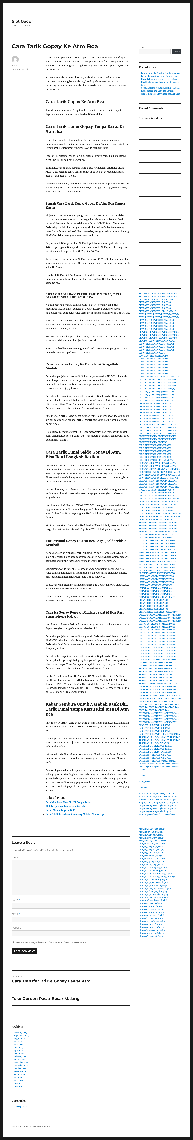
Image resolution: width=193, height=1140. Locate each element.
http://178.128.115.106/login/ (152, 844)
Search (142, 48)
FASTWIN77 (144, 415)
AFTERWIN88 (145, 293)
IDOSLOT (172, 505)
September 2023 (21, 1071)
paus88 (142, 770)
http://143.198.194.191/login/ (152, 930)
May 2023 (18, 1083)
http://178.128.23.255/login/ (151, 936)
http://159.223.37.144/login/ (151, 850)
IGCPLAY (169, 513)
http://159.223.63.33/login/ (151, 903)
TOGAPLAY (166, 734)
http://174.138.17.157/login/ (151, 838)
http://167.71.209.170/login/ (151, 918)
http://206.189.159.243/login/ (152, 841)
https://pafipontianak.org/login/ (154, 897)
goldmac (143, 787)
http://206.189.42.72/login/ (151, 915)
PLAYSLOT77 (169, 633)
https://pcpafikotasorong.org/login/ (155, 873)
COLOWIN (153, 341)
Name (16, 900)
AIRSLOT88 (157, 299)
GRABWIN (164, 478)
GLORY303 (160, 460)
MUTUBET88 (157, 561)
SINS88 (155, 695)
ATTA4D (164, 311)
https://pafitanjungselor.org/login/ (155, 888)
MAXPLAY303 (169, 549)
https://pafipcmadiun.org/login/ (153, 885)
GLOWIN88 (154, 469)
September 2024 (21, 1035)
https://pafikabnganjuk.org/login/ (154, 891)
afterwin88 (162, 796)
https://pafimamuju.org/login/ (153, 867)
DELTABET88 (160, 377)
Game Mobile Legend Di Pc (61, 810)
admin (15, 65)
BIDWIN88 (143, 332)
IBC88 (176, 499)
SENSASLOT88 (156, 683)
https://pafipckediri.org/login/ (153, 870)
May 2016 (18, 1086)
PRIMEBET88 (158, 659)
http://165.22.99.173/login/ (151, 835)
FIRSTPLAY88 (156, 424)
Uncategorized (20, 1107)
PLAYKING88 (145, 624)
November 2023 (21, 1065)
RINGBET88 (169, 671)
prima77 (164, 761)
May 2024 (18, 1047)
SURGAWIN (171, 722)
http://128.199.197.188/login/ (152, 912)
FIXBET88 (143, 436)
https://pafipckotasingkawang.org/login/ (157, 876)
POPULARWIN (145, 648)
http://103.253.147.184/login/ (152, 921)
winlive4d (143, 793)
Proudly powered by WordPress (38, 1126)
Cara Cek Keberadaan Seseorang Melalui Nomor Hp (75, 814)
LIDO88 (152, 531)
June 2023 (18, 1080)
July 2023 (18, 1077)
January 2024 (20, 1059)
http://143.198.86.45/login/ (151, 832)
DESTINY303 (169, 388)
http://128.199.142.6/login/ (151, 906)
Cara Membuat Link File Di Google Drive (68, 802)
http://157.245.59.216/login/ (152, 829)
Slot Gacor (22, 21)
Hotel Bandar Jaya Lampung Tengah (157, 91)
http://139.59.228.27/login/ (151, 853)
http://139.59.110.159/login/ (151, 927)
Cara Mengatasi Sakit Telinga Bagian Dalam (160, 94)
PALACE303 (173, 612)
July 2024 (18, 1041)
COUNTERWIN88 (146, 356)
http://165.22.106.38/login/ (151, 856)
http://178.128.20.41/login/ (151, 909)
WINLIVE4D (165, 743)
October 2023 (20, 1068)
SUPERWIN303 (145, 713)
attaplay (173, 799)
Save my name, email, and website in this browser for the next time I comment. (51, 942)
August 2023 (19, 1074)
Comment (18, 857)
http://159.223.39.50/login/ (151, 847)
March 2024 (19, 1053)
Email (16, 914)
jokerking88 (153, 811)
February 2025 (20, 1033)
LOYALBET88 (166, 537)
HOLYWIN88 (173, 487)
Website (16, 928)
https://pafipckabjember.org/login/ (155, 894)
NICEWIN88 (156, 585)
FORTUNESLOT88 (147, 445)
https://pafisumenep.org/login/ (153, 879)
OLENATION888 (168, 597)
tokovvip (159, 764)
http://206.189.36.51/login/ (151, 864)
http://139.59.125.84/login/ (151, 924)
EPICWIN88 (167, 400)
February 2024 (20, 1056)
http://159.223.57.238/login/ (152, 933)
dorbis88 (154, 814)
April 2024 (18, 1050)
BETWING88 (144, 320)
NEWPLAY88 (169, 573)
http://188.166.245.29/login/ (152, 859)
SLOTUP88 (158, 701)
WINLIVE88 (155, 752)
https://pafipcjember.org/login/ (153, 882)
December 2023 (21, 1062)
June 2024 (18, 1044)
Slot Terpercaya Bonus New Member (66, 806)
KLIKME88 (143, 522)
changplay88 (144, 782)
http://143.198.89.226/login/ (152, 861)
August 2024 (19, 1038)
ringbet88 (173, 802)
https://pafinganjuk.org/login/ (153, 900)
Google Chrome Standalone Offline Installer (160, 88)
